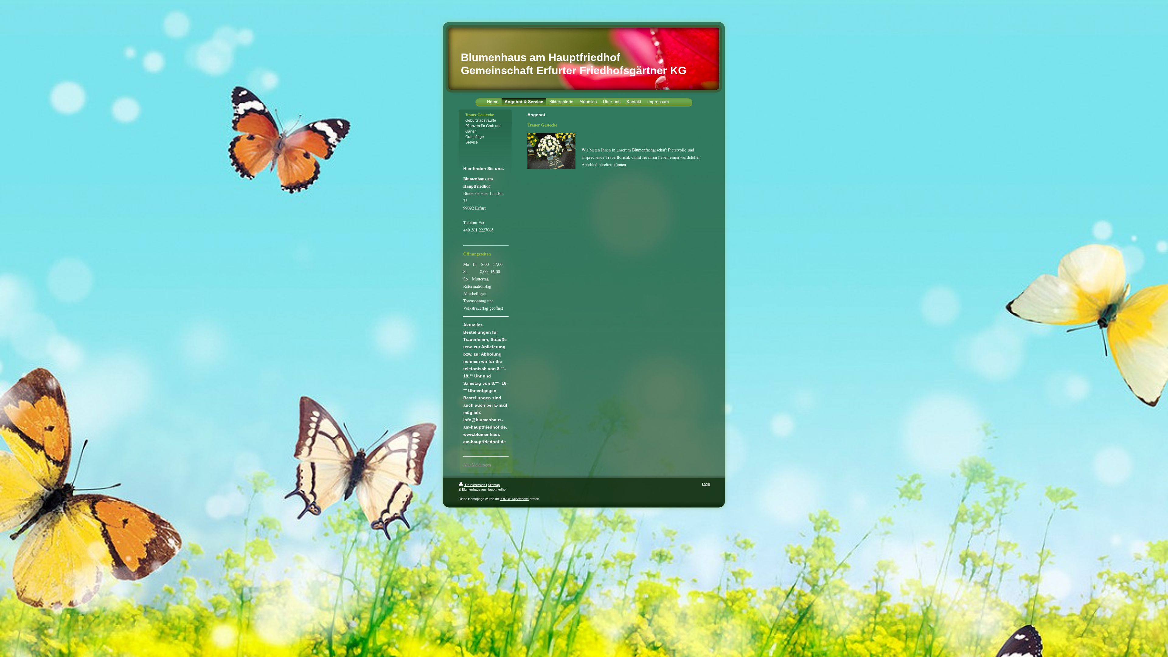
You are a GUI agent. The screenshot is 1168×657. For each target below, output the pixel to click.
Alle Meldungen (477, 465)
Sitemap (494, 485)
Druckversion (475, 485)
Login (706, 484)
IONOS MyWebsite (514, 499)
